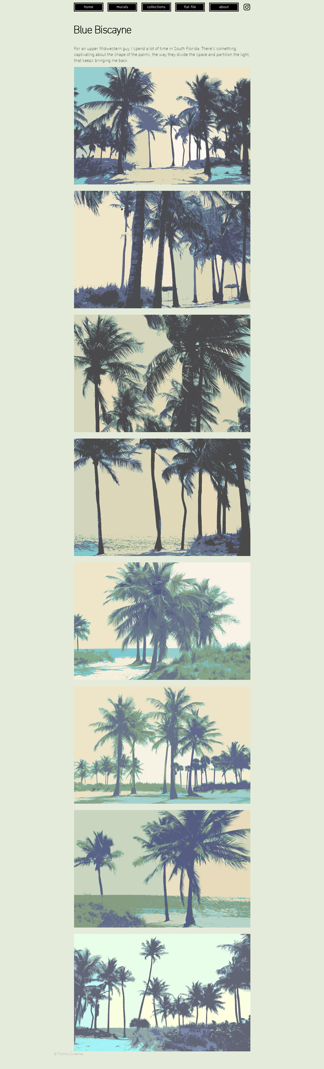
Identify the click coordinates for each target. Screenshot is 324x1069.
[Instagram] (246, 7)
